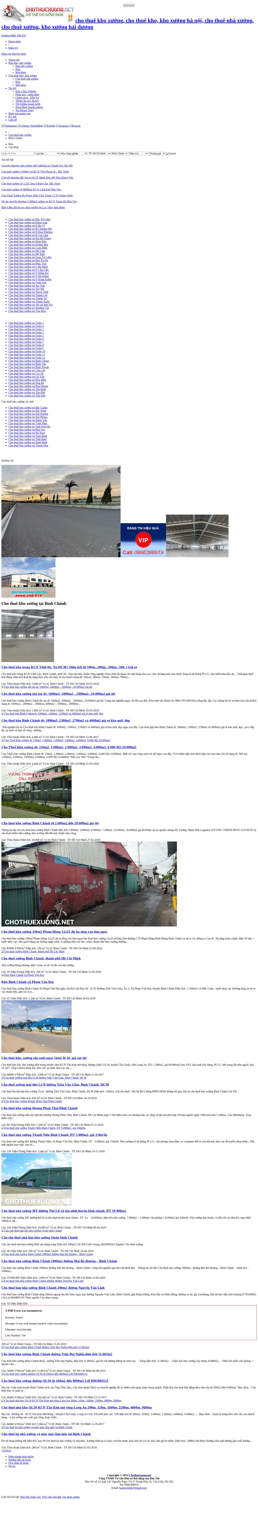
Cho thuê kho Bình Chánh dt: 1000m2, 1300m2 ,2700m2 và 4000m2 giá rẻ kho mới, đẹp (65, 720)
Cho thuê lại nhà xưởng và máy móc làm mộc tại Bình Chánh (46, 1434)
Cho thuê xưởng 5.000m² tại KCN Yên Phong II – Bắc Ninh (35, 171)
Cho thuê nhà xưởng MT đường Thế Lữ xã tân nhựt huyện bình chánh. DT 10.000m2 (63, 1211)
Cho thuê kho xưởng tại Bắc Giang (27, 407)
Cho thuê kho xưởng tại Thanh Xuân (28, 301)
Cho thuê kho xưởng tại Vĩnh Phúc (27, 423)
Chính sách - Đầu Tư (27, 97)
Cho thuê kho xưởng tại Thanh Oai (27, 295)
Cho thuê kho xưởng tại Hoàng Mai (28, 244)
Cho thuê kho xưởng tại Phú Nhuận (28, 386)
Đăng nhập (14, 41)
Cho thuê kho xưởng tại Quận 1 (26, 322)
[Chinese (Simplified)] (30, 125)
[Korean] (74, 125)
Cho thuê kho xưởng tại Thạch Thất (28, 292)
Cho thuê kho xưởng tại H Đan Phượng (30, 232)
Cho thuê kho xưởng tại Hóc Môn (27, 379)
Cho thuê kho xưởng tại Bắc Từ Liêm (29, 219)
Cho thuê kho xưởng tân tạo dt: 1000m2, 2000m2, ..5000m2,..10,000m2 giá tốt (58, 694)
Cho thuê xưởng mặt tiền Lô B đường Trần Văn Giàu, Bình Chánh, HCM (55, 1084)
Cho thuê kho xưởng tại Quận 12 (26, 357)
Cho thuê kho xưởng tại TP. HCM (20, 316)
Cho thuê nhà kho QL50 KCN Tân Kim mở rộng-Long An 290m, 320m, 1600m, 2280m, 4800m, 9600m (76, 1407)
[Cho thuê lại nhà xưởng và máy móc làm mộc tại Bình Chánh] (36, 1427)
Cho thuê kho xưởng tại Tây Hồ (26, 288)
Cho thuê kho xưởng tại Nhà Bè (26, 383)
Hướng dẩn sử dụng (19, 1459)
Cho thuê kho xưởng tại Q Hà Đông (28, 276)
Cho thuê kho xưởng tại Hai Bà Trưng (29, 238)
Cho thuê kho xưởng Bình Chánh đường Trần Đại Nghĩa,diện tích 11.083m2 (56, 1354)
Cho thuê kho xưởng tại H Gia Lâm (28, 235)
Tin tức (12, 88)
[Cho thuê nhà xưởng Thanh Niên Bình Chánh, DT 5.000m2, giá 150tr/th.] (43, 1127)
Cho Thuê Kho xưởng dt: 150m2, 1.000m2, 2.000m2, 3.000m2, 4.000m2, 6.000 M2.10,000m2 (68, 747)
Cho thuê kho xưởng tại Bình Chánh (28, 360)
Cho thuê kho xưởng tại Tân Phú (26, 392)
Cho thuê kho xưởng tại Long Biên (27, 247)
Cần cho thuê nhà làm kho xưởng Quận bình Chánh (39, 1237)
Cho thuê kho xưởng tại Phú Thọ (26, 429)
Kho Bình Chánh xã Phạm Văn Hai (27, 982)
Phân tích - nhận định (27, 94)
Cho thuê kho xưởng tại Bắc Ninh (27, 410)
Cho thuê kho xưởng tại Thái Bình (27, 439)
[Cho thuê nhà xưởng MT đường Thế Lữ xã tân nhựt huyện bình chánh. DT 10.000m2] (36, 1204)
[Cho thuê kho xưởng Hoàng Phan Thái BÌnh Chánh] (31, 1101)
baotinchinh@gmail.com (133, 1487)
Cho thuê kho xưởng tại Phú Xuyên (28, 260)
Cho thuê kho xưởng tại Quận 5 (26, 335)
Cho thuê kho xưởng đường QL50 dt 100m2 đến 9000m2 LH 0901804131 (54, 1381)
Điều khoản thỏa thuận (21, 1456)
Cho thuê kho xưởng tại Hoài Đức (27, 241)
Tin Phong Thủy (24, 110)
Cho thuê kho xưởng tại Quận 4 (26, 326)
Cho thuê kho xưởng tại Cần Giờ (26, 370)
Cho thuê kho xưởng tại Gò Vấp (26, 376)
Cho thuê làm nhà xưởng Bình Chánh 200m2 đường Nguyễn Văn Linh (53, 1288)
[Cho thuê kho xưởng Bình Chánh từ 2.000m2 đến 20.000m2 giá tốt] (36, 817)
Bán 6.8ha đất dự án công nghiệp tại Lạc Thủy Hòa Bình (33, 207)
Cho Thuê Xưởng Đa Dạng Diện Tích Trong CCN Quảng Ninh (37, 195)
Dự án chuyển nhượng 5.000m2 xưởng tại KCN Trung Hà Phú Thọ (39, 201)
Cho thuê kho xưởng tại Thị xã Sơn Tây (30, 304)
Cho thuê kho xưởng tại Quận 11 (26, 354)
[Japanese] (62, 125)
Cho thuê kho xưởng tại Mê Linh (26, 250)
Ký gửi (12, 116)
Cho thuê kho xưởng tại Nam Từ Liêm (29, 257)
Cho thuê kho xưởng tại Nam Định (27, 436)
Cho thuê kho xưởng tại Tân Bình (27, 389)
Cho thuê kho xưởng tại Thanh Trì (27, 298)
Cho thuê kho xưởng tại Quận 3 (26, 329)
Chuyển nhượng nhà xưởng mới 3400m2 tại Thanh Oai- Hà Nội (37, 165)
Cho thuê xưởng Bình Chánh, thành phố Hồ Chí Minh (41, 958)
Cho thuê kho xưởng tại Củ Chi (26, 373)
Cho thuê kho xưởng (19, 134)
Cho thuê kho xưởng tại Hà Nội (19, 213)
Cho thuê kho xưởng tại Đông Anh (27, 222)
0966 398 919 (13, 35)
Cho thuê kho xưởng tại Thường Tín (28, 307)
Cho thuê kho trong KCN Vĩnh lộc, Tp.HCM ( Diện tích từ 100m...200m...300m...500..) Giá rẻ (69, 667)
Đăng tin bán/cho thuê (13, 53)
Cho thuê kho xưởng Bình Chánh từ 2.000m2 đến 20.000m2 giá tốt (50, 823)
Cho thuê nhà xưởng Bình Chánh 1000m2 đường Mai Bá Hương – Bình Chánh (59, 1261)
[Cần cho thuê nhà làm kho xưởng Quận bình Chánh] (31, 1230)
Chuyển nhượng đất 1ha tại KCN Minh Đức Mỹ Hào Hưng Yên (37, 177)
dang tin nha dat (16, 453)
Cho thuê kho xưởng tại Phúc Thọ (27, 263)
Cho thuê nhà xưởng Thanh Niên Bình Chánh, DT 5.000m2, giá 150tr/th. (54, 1135)
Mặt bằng (20, 72)
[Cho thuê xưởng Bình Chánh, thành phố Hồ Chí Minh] (33, 951)
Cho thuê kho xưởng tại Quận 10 (26, 351)
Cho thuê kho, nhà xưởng (22, 75)
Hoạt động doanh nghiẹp (29, 107)
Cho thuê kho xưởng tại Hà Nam (26, 432)
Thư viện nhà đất (51, 1496)
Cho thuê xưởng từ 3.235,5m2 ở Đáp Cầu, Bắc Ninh (30, 183)
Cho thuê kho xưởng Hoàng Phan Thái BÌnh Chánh (39, 1108)
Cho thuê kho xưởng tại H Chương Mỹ (30, 228)
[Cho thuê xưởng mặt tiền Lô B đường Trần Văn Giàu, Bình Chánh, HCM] (43, 1077)
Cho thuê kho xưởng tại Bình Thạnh (28, 367)
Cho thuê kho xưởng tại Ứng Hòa (27, 311)
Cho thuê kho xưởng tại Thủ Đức (27, 395)
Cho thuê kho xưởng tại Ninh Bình (27, 442)
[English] (49, 125)
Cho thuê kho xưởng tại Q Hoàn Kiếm (29, 279)
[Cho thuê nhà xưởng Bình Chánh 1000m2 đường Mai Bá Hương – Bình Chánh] (47, 1254)
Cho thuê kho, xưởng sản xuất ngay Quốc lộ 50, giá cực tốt (44, 1058)
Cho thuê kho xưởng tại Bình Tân (27, 364)
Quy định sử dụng (18, 1462)
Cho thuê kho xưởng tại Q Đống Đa (28, 273)
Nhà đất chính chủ (30, 1496)
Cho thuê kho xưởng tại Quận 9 (26, 348)
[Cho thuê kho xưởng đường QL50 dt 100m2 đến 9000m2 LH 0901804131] (44, 1373)
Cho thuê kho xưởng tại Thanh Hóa (28, 445)
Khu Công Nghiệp (25, 91)
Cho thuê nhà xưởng (26, 78)
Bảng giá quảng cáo (19, 113)
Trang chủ (14, 59)
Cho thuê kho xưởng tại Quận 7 (26, 341)
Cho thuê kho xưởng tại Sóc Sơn (26, 285)
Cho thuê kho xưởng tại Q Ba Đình (28, 266)
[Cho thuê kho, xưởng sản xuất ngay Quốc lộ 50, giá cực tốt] (36, 1051)
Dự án (11, 1466)
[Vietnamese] (9, 125)
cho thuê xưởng (71, 1496)
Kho (17, 69)
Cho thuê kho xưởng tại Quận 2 (26, 332)
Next (8, 1450)
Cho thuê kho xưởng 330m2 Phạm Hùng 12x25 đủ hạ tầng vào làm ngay (54, 931)
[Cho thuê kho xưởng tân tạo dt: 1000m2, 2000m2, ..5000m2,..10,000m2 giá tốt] (46, 686)
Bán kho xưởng (24, 66)
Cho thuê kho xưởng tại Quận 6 (26, 338)
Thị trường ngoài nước (28, 104)
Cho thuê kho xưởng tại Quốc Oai (27, 282)
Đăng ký (13, 47)
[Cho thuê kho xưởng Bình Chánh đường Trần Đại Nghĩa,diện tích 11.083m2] (45, 1347)
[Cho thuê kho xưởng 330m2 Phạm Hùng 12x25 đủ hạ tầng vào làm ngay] (89, 925)
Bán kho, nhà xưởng (19, 62)
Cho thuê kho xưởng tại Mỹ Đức (26, 254)
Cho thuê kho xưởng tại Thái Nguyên (29, 426)
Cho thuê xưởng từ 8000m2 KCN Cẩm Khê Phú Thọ (31, 189)
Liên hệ (12, 119)
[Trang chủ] (8, 131)
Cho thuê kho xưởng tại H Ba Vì (26, 225)
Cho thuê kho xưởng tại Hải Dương (28, 413)
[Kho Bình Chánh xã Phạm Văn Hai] (22, 975)
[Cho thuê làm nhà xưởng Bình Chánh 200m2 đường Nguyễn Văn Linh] (42, 1280)
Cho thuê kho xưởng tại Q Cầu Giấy (28, 269)
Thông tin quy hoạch (27, 100)
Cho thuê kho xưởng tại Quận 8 (26, 345)
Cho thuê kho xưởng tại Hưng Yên (27, 420)
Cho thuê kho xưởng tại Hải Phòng (27, 417)
